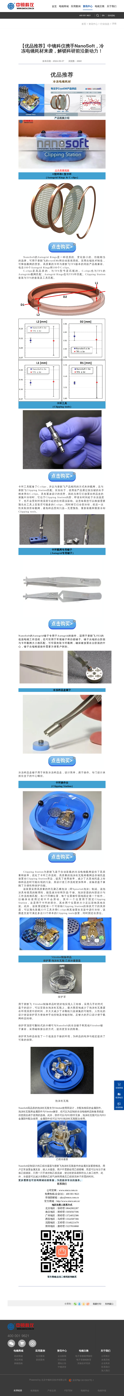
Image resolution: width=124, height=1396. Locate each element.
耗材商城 (18, 1355)
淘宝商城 (18, 1359)
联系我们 (105, 1366)
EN (103, 15)
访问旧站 (111, 15)
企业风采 (105, 1363)
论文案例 (40, 1355)
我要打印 (97, 1303)
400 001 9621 (85, 15)
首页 (84, 23)
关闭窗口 (109, 1303)
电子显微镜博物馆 (83, 1355)
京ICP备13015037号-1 (83, 1380)
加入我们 (105, 1370)
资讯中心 (93, 23)
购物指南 (18, 1363)
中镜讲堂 (62, 1366)
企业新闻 (62, 1355)
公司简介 (105, 1355)
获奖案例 (40, 1359)
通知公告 (62, 1363)
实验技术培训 (83, 1363)
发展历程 (105, 1359)
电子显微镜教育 (83, 1359)
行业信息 (104, 23)
